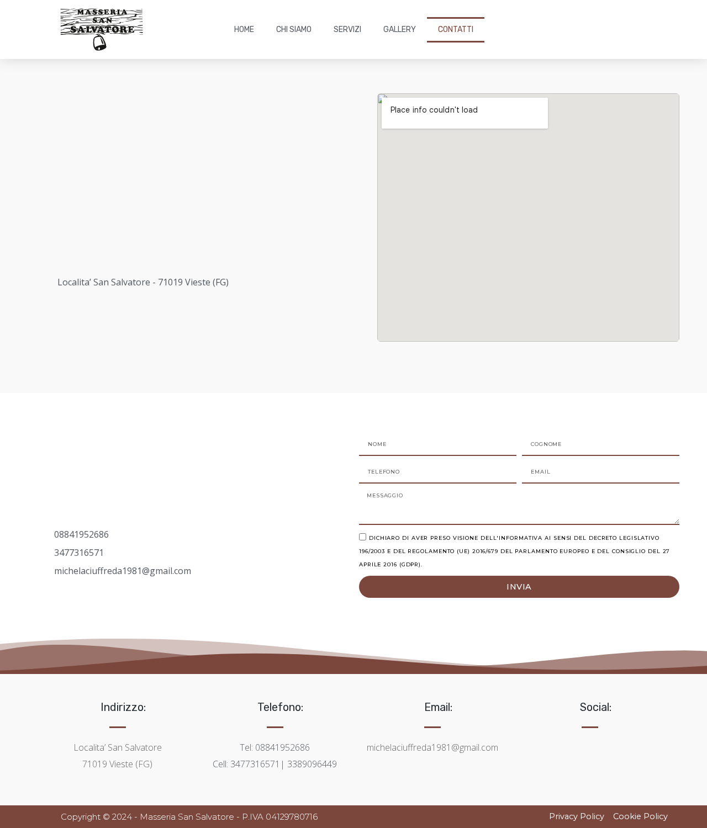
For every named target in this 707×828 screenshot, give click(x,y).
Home (244, 29)
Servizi (347, 29)
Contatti (455, 29)
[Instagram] (589, 743)
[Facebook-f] (574, 743)
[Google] (605, 743)
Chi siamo (294, 29)
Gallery (399, 29)
